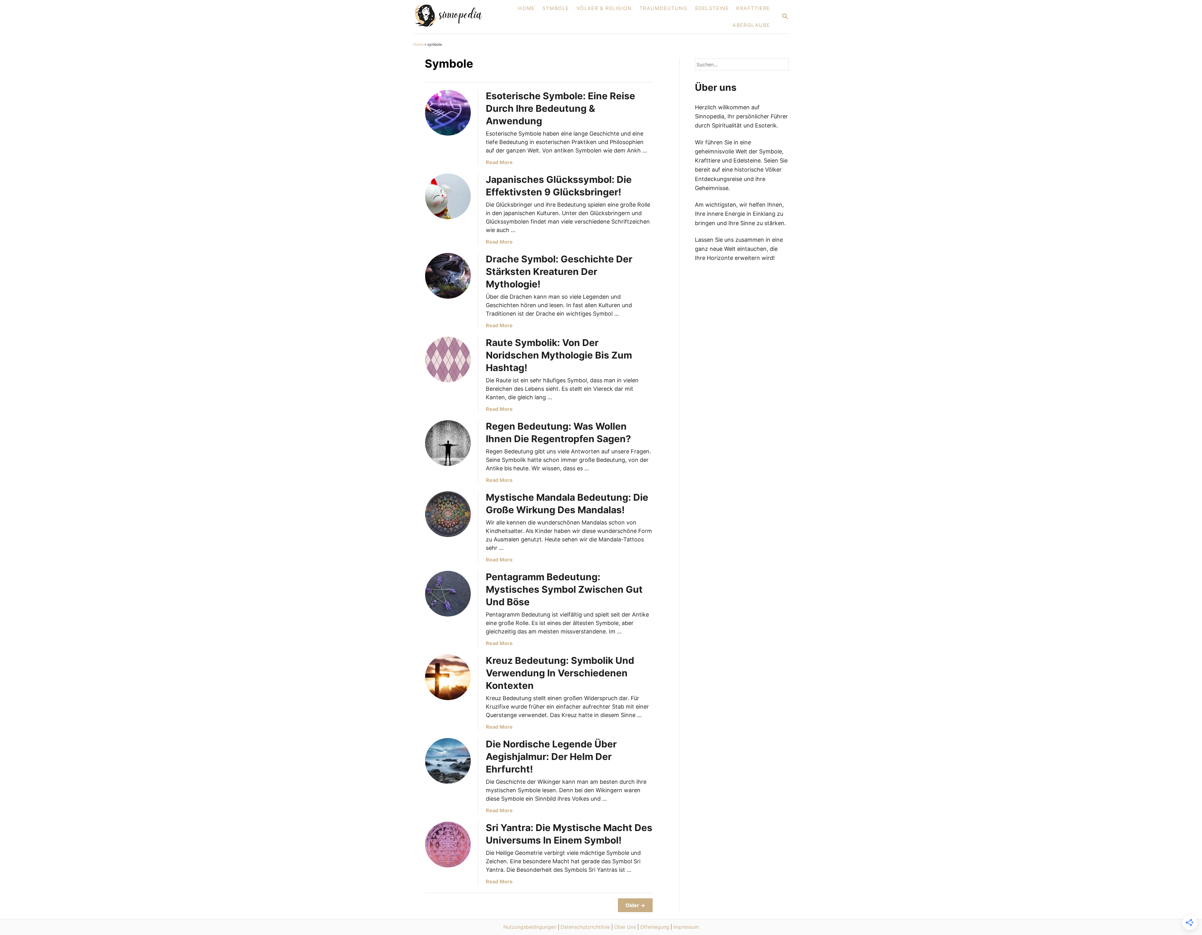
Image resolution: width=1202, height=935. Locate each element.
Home (418, 44)
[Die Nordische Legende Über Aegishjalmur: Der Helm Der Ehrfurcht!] (448, 761)
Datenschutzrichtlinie (585, 927)
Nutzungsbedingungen (530, 927)
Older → (635, 905)
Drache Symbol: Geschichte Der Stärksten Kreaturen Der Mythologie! (559, 271)
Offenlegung (654, 927)
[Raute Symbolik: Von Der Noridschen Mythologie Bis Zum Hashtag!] (448, 359)
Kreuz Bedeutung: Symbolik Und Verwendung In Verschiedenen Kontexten (560, 673)
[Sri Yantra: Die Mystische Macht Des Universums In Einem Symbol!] (448, 844)
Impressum (686, 927)
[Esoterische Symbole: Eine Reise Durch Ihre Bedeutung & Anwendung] (448, 113)
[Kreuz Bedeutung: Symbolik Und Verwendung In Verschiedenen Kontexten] (448, 677)
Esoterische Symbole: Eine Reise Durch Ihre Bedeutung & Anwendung (560, 108)
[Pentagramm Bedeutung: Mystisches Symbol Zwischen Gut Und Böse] (448, 594)
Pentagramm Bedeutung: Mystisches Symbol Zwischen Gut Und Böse (564, 589)
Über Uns (625, 927)
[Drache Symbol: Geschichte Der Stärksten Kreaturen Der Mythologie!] (448, 276)
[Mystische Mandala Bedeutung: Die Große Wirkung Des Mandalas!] (448, 514)
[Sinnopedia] (456, 17)
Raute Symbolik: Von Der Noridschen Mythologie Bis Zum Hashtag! (559, 355)
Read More (499, 162)
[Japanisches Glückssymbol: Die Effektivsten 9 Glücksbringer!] (448, 196)
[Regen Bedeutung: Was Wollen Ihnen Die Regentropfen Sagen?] (448, 443)
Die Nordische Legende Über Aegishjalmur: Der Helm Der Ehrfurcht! (551, 756)
